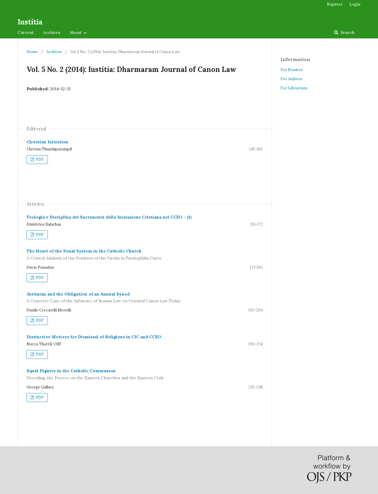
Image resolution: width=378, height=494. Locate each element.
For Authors (291, 78)
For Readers (292, 69)
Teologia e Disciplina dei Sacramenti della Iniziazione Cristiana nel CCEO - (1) (109, 217)
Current (26, 32)
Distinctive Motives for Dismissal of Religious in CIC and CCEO (94, 336)
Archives (51, 32)
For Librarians (294, 88)
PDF (39, 159)
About (76, 32)
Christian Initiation (47, 142)
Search (347, 32)
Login (354, 4)
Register (335, 4)
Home (32, 51)
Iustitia (30, 22)
